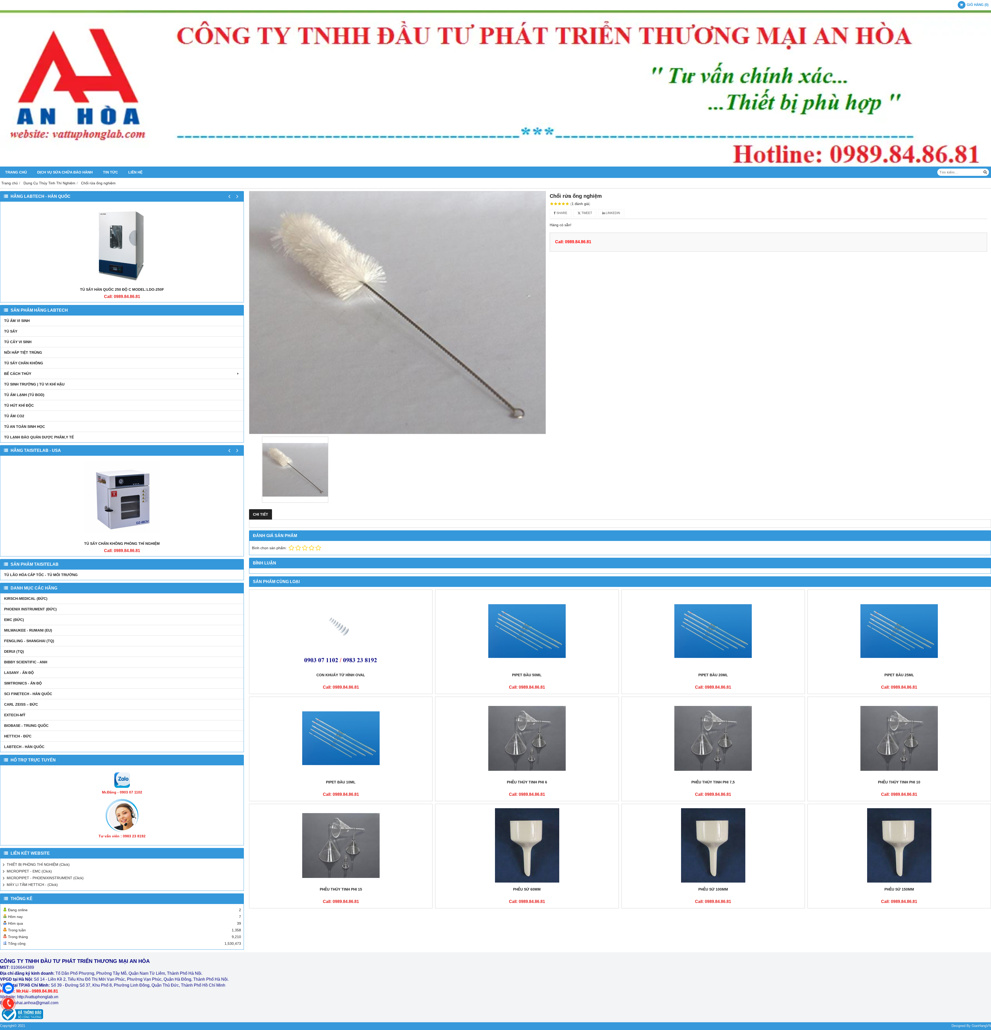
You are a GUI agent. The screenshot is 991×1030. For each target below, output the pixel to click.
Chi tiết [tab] (260, 514)
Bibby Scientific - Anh (25, 662)
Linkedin (612, 213)
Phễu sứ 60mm (527, 889)
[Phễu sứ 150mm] (899, 845)
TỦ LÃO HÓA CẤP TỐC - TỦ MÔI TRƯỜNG (41, 575)
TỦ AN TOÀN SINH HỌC (24, 426)
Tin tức (110, 172)
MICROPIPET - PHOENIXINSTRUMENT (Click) (45, 878)
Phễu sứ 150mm (899, 889)
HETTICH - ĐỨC (17, 736)
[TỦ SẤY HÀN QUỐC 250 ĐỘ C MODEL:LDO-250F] (122, 245)
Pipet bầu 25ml (899, 675)
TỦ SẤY (10, 331)
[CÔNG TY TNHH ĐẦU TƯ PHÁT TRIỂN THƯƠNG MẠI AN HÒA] (495, 165)
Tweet (586, 213)
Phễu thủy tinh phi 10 (899, 782)
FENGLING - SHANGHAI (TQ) (29, 641)
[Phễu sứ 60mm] (527, 845)
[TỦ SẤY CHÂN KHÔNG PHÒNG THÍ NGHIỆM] (122, 499)
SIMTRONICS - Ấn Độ (23, 683)
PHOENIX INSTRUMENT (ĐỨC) (30, 609)
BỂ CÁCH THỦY (17, 374)
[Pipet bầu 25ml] (899, 631)
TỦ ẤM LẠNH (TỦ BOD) (24, 395)
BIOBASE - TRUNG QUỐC (26, 726)
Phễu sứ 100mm (713, 889)
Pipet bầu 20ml (713, 675)
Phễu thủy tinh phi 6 (527, 782)
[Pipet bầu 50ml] (527, 631)
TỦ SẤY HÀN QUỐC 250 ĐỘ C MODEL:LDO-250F (122, 289)
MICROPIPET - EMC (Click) (29, 871)
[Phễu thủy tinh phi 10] (899, 738)
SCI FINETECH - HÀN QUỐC (28, 694)
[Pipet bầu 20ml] (713, 631)
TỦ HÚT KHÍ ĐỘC (19, 405)
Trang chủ (16, 172)
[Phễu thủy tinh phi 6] (527, 738)
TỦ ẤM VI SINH (17, 321)
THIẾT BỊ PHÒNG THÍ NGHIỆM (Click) (38, 864)
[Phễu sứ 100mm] (713, 845)
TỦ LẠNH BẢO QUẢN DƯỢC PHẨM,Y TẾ (39, 437)
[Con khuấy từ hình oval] (341, 631)
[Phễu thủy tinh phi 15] (341, 845)
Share (561, 213)
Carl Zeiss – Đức (21, 704)
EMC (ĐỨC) (14, 620)
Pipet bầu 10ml (341, 782)
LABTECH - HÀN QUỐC (24, 747)
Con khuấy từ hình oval (340, 675)
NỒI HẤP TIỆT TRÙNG (23, 352)
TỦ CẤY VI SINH (17, 342)
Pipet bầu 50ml (527, 675)
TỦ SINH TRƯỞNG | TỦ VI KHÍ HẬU (34, 384)
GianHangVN (981, 1026)
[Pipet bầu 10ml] (341, 738)
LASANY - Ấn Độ (19, 673)
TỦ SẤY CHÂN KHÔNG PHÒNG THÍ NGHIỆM (122, 543)
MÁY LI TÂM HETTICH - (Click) (32, 885)
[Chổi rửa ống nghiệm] (397, 312)
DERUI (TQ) (14, 651)
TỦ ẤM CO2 (14, 416)
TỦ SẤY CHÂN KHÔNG (23, 363)
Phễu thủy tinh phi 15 (341, 889)
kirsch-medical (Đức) (25, 598)
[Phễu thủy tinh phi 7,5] (713, 738)
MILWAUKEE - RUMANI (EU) (28, 630)
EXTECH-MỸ (14, 715)
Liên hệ (135, 172)
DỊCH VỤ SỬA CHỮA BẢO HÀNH (65, 172)
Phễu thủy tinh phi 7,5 (713, 782)
